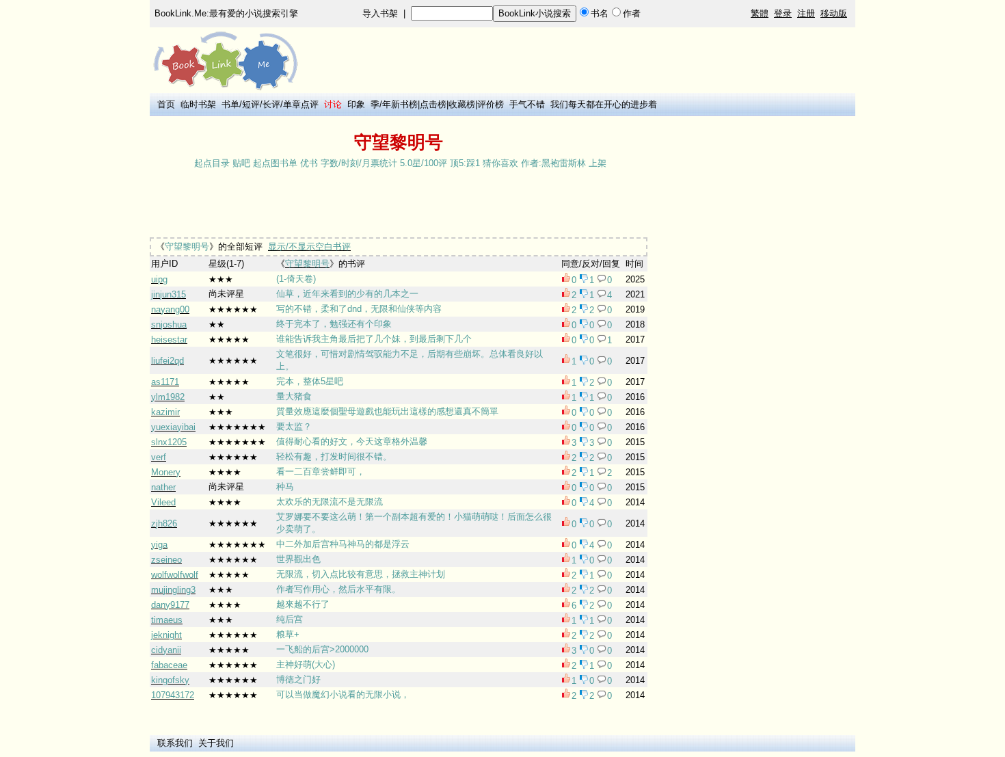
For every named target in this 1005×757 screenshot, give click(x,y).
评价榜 (490, 104)
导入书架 (380, 13)
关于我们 (216, 743)
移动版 (833, 13)
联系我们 (175, 743)
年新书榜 (400, 104)
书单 (230, 104)
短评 (251, 104)
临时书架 (198, 104)
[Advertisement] (398, 204)
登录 (783, 13)
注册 (806, 13)
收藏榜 (461, 104)
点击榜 (433, 104)
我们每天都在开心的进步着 (603, 104)
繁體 (759, 13)
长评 (271, 104)
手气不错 (527, 104)
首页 (166, 104)
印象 (356, 104)
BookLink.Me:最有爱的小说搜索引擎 (226, 13)
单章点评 (301, 104)
